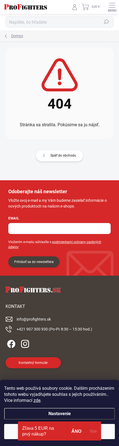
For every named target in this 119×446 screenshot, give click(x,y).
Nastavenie (59, 413)
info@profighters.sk (34, 319)
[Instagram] (24, 343)
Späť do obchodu (63, 155)
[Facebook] (10, 343)
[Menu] (112, 7)
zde (36, 400)
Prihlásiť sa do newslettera (34, 262)
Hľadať (106, 22)
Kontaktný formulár (33, 363)
